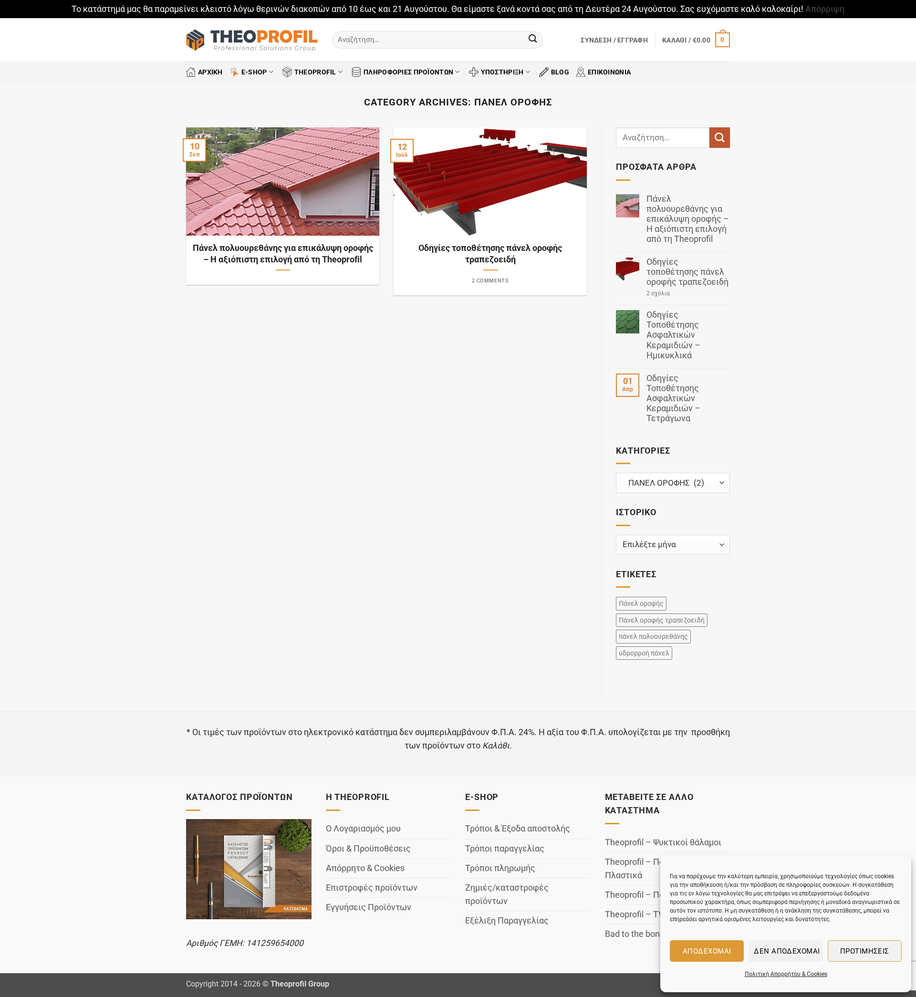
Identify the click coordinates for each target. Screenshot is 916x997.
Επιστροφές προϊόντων (371, 888)
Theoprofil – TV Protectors (655, 914)
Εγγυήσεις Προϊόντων (368, 907)
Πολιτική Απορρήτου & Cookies (786, 974)
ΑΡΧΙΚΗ (210, 72)
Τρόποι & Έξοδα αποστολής (517, 828)
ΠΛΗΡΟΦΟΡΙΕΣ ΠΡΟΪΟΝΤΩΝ (408, 72)
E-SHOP (254, 72)
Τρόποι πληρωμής (500, 868)
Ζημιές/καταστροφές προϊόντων (507, 894)
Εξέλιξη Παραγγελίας (507, 920)
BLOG (560, 72)
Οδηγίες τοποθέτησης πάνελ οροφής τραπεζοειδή (490, 253)
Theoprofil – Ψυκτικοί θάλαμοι (663, 842)
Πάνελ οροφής (641, 603)
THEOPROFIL (315, 72)
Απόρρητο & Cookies (365, 868)
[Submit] (532, 40)
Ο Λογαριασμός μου (363, 828)
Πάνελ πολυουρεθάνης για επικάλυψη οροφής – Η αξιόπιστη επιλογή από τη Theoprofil (283, 253)
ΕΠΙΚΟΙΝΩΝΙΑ (609, 72)
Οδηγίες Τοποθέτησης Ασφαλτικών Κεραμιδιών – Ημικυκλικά (673, 335)
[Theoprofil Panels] (252, 40)
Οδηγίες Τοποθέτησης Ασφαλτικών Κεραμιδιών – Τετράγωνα (673, 398)
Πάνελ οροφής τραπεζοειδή (662, 620)
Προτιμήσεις (864, 951)
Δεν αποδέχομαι (787, 951)
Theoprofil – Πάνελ (641, 895)
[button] (614, 40)
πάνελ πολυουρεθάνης (653, 636)
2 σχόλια (675, 293)
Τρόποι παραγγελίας (504, 848)
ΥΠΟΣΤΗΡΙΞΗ (502, 72)
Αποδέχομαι (707, 951)
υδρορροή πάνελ (644, 653)
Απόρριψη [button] (824, 9)
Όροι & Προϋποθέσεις (368, 848)
